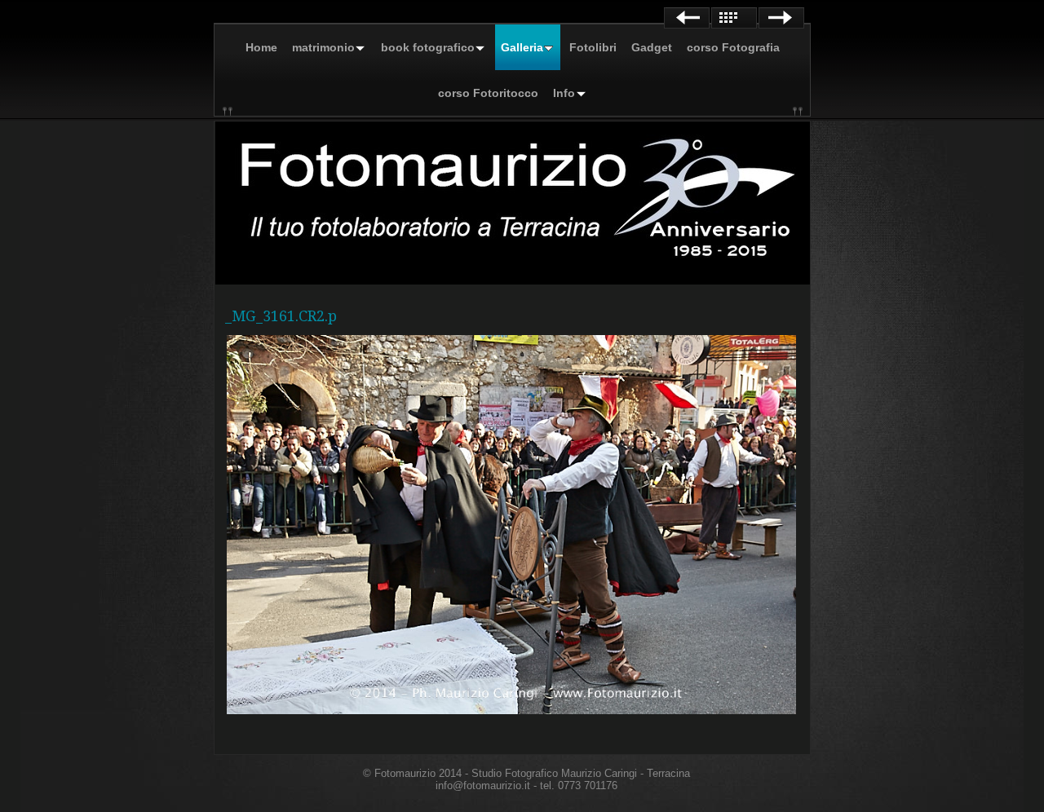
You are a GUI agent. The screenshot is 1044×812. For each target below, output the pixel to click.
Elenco (734, 18)
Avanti (781, 18)
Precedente (687, 18)
